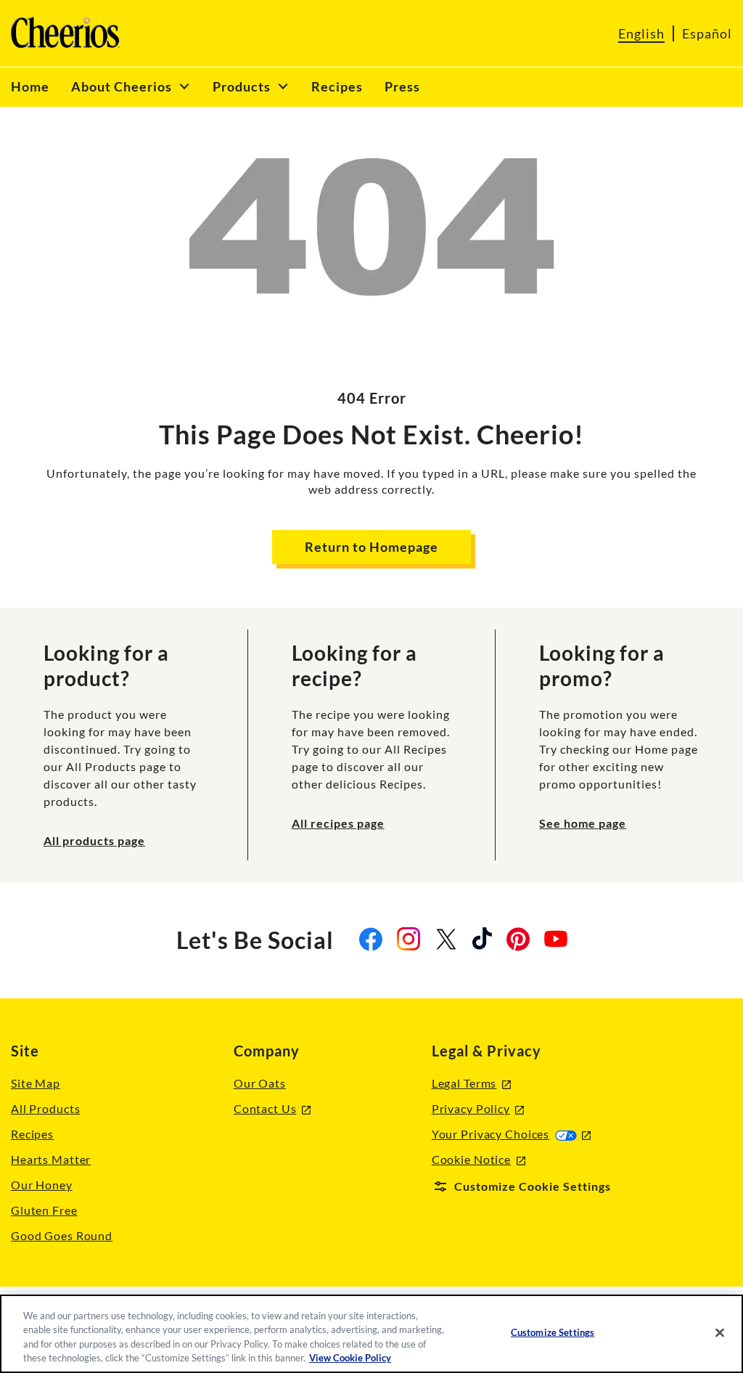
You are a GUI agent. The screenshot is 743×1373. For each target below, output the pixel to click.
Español (707, 33)
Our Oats (260, 1083)
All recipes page (338, 823)
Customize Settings (552, 1332)
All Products (45, 1108)
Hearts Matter (51, 1159)
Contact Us (272, 1109)
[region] (371, 1334)
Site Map (35, 1083)
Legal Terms (471, 1083)
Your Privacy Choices (511, 1134)
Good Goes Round (61, 1235)
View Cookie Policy (350, 1358)
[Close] (720, 1332)
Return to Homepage (371, 547)
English (641, 33)
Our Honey (42, 1184)
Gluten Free (44, 1210)
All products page (94, 840)
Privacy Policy (478, 1109)
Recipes (32, 1134)
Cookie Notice (478, 1160)
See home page (582, 823)
